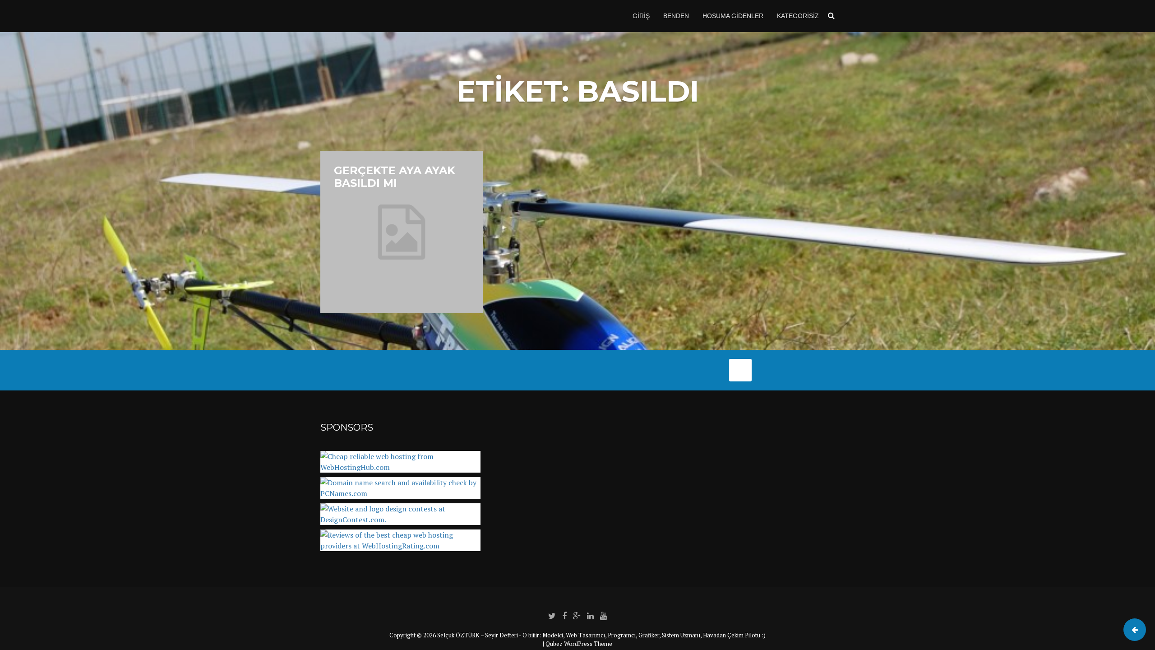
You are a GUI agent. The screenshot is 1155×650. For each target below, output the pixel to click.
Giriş (641, 15)
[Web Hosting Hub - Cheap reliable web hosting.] (400, 467)
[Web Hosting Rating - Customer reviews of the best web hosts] (400, 546)
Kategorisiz (798, 15)
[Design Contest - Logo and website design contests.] (400, 520)
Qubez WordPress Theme (578, 644)
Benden (676, 15)
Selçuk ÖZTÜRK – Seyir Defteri (477, 635)
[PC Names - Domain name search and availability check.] (400, 493)
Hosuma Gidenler (732, 15)
